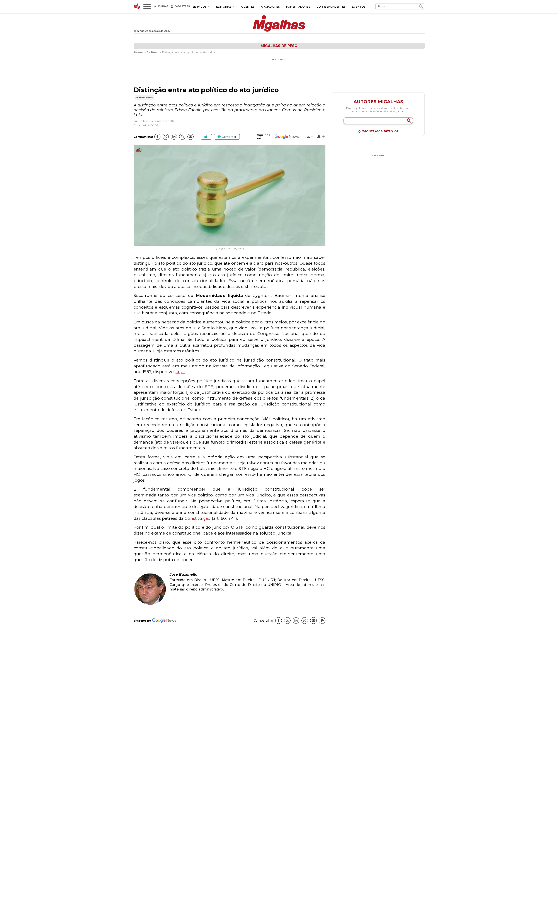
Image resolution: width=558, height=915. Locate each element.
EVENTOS (358, 6)
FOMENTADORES (298, 6)
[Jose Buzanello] (150, 604)
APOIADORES (270, 6)
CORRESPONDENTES (330, 6)
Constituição (198, 518)
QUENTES (247, 6)
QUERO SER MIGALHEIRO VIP (378, 131)
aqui (180, 371)
